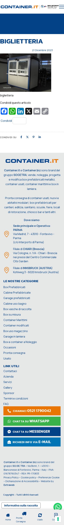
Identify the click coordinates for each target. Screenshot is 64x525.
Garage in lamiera (14, 336)
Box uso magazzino (15, 331)
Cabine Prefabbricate (17, 292)
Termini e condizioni (15, 398)
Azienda (8, 376)
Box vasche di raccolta (17, 309)
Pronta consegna (14, 353)
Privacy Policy (11, 477)
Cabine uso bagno (14, 303)
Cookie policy (28, 477)
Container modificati (16, 325)
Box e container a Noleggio (20, 342)
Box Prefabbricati (14, 287)
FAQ (6, 404)
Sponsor (8, 393)
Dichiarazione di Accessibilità (21, 481)
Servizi (7, 382)
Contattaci (10, 371)
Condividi (6, 121)
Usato (7, 358)
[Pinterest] (33, 137)
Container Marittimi (15, 320)
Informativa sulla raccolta (21, 505)
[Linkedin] (39, 137)
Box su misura (12, 314)
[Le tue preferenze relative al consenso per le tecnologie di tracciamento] (58, 519)
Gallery (7, 387)
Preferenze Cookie (49, 477)
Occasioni (9, 347)
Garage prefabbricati (16, 298)
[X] (27, 137)
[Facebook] (21, 137)
